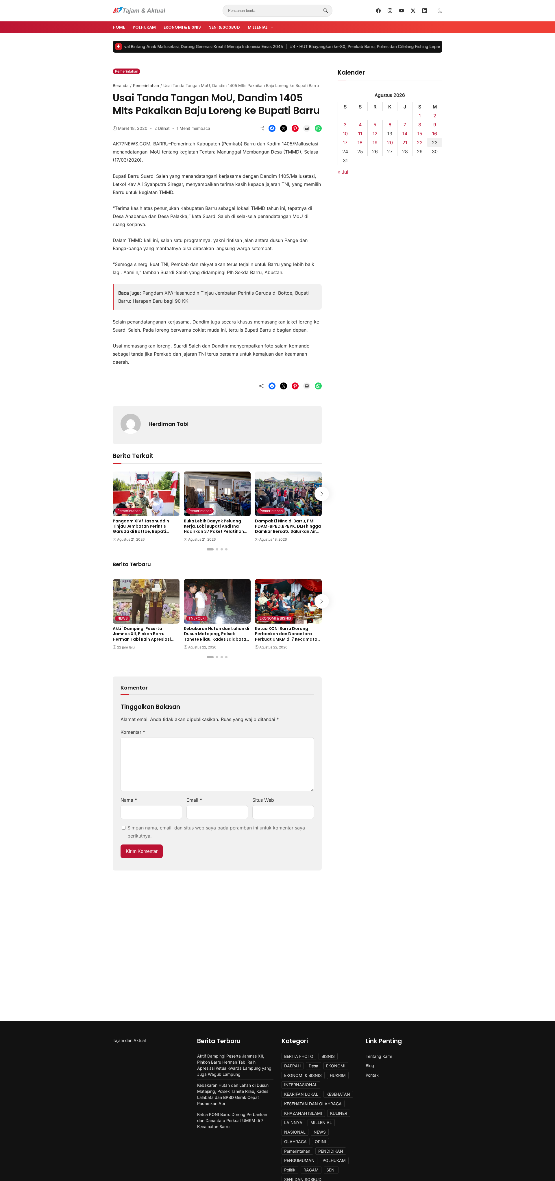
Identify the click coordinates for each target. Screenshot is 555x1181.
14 (404, 133)
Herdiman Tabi (168, 424)
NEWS (122, 618)
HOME (119, 27)
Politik (289, 1169)
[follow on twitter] (413, 10)
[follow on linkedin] (424, 10)
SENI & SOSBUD (224, 27)
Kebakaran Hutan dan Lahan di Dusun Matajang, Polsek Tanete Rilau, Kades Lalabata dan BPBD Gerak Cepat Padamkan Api (216, 639)
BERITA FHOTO (298, 1056)
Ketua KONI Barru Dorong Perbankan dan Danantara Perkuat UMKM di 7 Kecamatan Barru (287, 636)
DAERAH (292, 1065)
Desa (313, 1065)
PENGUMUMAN (299, 1160)
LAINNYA (293, 1122)
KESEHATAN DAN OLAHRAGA (313, 1103)
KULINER (338, 1113)
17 (345, 142)
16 (434, 133)
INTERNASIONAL (300, 1084)
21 (404, 142)
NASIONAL (295, 1132)
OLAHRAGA (295, 1141)
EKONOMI (335, 1065)
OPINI (320, 1141)
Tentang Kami (379, 1056)
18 (360, 142)
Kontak (372, 1075)
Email (194, 800)
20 (390, 142)
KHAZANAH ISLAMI (303, 1113)
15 (419, 133)
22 (420, 142)
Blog (370, 1065)
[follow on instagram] (389, 10)
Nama (129, 800)
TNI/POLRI (197, 618)
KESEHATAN (338, 1094)
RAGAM (311, 1169)
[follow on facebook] (378, 10)
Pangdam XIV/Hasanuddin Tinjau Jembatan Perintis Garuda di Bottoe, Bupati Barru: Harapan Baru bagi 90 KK (146, 529)
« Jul (343, 172)
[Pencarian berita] (325, 11)
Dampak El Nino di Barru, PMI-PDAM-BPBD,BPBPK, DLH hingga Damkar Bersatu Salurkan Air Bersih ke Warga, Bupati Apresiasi (288, 531)
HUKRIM (338, 1075)
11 (360, 133)
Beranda (121, 85)
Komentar (133, 732)
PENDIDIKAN (330, 1151)
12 (375, 133)
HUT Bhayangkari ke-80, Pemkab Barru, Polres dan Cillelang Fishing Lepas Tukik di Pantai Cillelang (355, 46)
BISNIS (328, 1056)
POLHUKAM (144, 27)
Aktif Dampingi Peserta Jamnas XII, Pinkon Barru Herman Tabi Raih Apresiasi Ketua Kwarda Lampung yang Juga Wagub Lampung (144, 639)
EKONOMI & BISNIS (182, 27)
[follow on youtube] (401, 10)
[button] (440, 11)
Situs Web (263, 800)
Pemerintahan (126, 71)
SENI (331, 1169)
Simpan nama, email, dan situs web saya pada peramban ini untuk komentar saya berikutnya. (216, 832)
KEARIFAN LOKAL (301, 1094)
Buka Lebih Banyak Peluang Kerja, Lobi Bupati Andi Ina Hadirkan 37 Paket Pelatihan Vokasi (214, 529)
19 (375, 142)
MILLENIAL (258, 27)
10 (345, 133)
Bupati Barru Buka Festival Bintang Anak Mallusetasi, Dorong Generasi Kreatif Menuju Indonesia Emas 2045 (143, 46)
